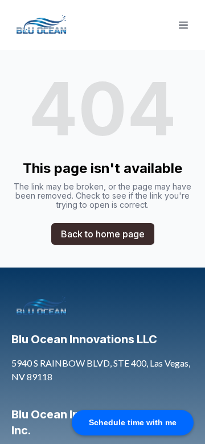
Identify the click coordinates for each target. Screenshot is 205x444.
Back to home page (103, 234)
